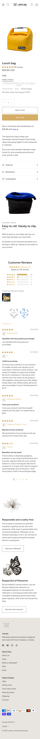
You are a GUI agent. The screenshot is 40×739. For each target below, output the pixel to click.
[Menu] (3, 4)
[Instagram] (12, 645)
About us (5, 655)
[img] (7, 330)
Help (4, 681)
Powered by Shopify (21, 731)
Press (4, 670)
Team (4, 659)
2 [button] (17, 479)
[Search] (8, 5)
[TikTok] (17, 645)
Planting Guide (8, 692)
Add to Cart (20, 110)
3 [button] (20, 479)
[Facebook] (3, 645)
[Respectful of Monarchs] (12, 566)
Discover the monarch (14, 609)
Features (9, 165)
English (4, 726)
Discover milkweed (13, 548)
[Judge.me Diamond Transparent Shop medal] (24, 313)
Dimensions (10, 172)
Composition (10, 179)
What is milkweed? (9, 663)
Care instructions (9, 689)
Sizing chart (7, 685)
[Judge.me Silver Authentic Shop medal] (14, 313)
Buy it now (20, 117)
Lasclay (10, 731)
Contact (5, 700)
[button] (4, 33)
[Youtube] (8, 645)
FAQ (4, 666)
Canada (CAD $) (8, 722)
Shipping (5, 696)
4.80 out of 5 (25, 267)
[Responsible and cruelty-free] (12, 505)
